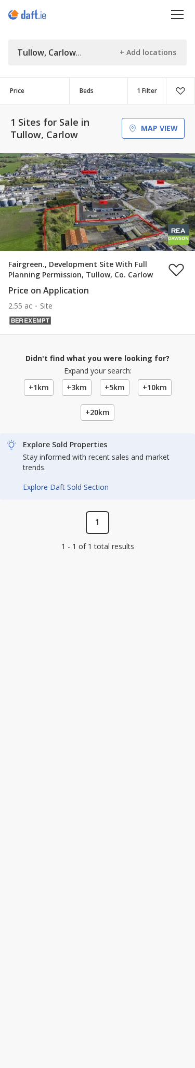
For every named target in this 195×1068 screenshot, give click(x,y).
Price (17, 90)
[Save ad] (176, 269)
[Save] (180, 91)
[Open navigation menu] (177, 14)
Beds (87, 90)
